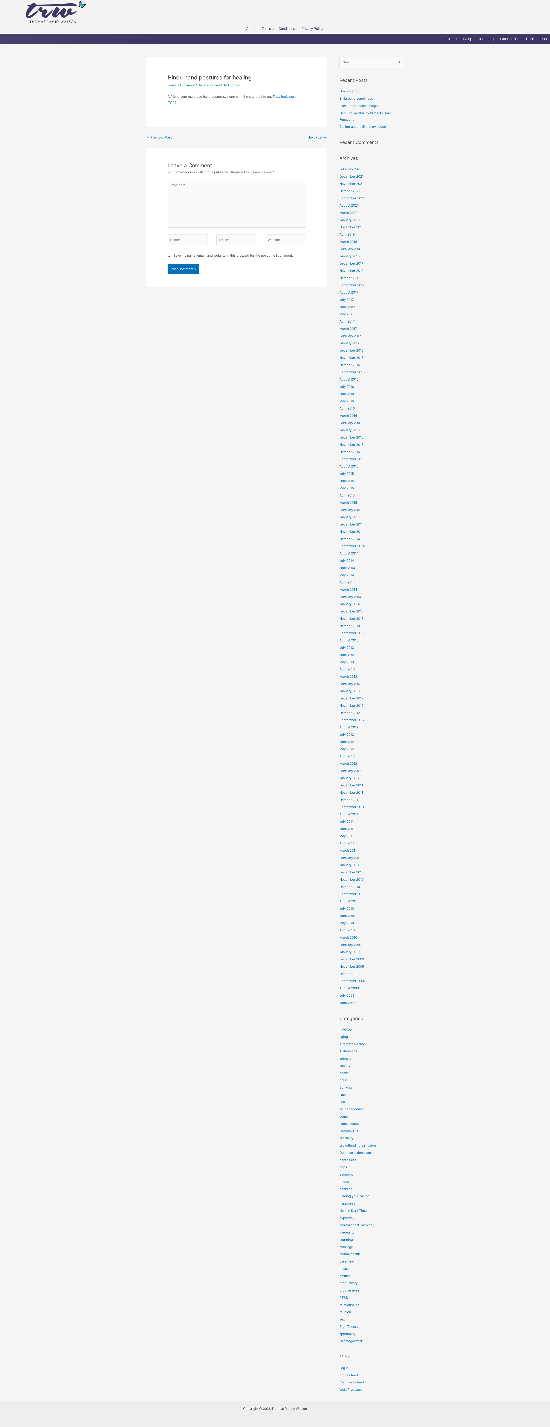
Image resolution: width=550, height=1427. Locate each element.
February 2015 (350, 510)
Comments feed (351, 1382)
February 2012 (350, 771)
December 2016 (351, 350)
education (346, 1182)
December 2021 (351, 176)
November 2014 (351, 532)
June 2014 (347, 568)
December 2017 (351, 263)
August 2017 (348, 292)
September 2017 (352, 285)
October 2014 (349, 539)
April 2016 (347, 408)
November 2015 (351, 445)
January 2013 (349, 691)
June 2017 (347, 307)
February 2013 (350, 684)
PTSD (343, 1298)
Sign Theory (348, 1327)
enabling (346, 1189)
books (344, 1073)
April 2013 (347, 669)
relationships (349, 1305)
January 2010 (349, 952)
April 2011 (346, 843)
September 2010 (352, 894)
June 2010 (347, 916)
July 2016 (346, 387)
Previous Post (159, 137)
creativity (346, 1138)
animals (345, 1058)
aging (343, 1037)
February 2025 (350, 169)
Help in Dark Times (353, 1211)
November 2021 (351, 184)
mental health (349, 1254)
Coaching (485, 39)
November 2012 (351, 706)
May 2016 (346, 401)
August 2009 (349, 988)
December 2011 (351, 785)
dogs (343, 1167)
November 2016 (351, 358)
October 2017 (349, 278)
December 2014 (351, 524)
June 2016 (347, 394)
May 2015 (346, 488)
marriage (346, 1247)
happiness (347, 1203)
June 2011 (347, 829)
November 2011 (351, 792)
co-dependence (351, 1109)
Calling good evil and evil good (362, 127)
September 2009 (352, 981)
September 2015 (352, 459)
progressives (349, 1290)
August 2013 (349, 640)
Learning (346, 1240)
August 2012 (348, 727)
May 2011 (346, 836)
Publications (536, 39)
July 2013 (346, 648)
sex (342, 1319)
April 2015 (347, 495)
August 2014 (349, 553)
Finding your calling (354, 1196)
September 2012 (352, 720)
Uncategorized (209, 85)
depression (348, 1160)
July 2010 (346, 908)
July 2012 (346, 735)
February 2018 (350, 249)
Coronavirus (348, 1131)
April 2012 (347, 756)
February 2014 (350, 597)
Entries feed (348, 1375)
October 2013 (349, 626)
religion (345, 1312)
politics (344, 1276)
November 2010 (351, 879)
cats (342, 1095)
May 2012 (346, 749)
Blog (467, 39)
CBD (342, 1102)
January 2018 (349, 256)
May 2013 (346, 662)
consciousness (350, 1124)
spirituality (347, 1334)
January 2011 (349, 865)
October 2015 (349, 452)
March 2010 (348, 937)
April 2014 (347, 582)
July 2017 (346, 300)
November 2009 (351, 966)
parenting (346, 1261)
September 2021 (352, 198)
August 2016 (348, 379)
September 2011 (351, 807)
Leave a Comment (181, 85)
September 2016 (352, 372)
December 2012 (351, 698)
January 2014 (349, 604)
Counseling (509, 39)
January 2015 (349, 517)
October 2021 (349, 191)
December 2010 (351, 872)
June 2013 (347, 655)
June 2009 (347, 1003)
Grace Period (349, 91)
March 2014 (348, 590)
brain (343, 1080)
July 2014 (346, 561)
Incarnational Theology (356, 1225)
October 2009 (349, 974)
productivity (348, 1283)
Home (451, 39)
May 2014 (346, 575)
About (250, 28)
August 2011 (348, 814)
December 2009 (351, 959)
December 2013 (351, 611)
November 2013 (351, 619)
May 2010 (346, 923)
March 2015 (348, 503)
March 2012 (348, 763)
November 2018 (351, 227)
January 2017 (349, 343)
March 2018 (348, 242)
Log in (344, 1368)
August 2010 (348, 901)
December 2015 (351, 437)
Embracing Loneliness (356, 98)
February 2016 (350, 423)
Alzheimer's (348, 1051)
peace (344, 1269)
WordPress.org (350, 1389)
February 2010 (350, 945)
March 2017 (348, 329)
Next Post (316, 137)
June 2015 (347, 481)
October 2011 (349, 800)
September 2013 (352, 633)
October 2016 (349, 365)
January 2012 (349, 778)
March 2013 (348, 677)
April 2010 (347, 930)
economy (346, 1174)
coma (343, 1116)
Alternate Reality (352, 1044)
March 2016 (348, 416)
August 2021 (348, 205)
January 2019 (349, 220)
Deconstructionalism (355, 1153)
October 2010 (349, 887)
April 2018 (347, 234)
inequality (346, 1232)
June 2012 (347, 742)
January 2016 (349, 430)
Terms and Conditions (278, 28)
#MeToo (345, 1029)
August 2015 (348, 466)
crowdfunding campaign (357, 1145)
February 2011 (350, 858)
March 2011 (348, 850)
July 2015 (346, 474)
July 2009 (346, 995)
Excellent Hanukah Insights (359, 106)
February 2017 (350, 336)
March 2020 (348, 213)
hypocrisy (346, 1218)
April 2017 (347, 321)
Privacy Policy (312, 28)
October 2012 (349, 713)
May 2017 (346, 314)
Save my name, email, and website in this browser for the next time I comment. (233, 255)
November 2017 (351, 271)
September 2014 (352, 546)
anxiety (344, 1066)
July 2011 (346, 821)
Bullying (345, 1087)
